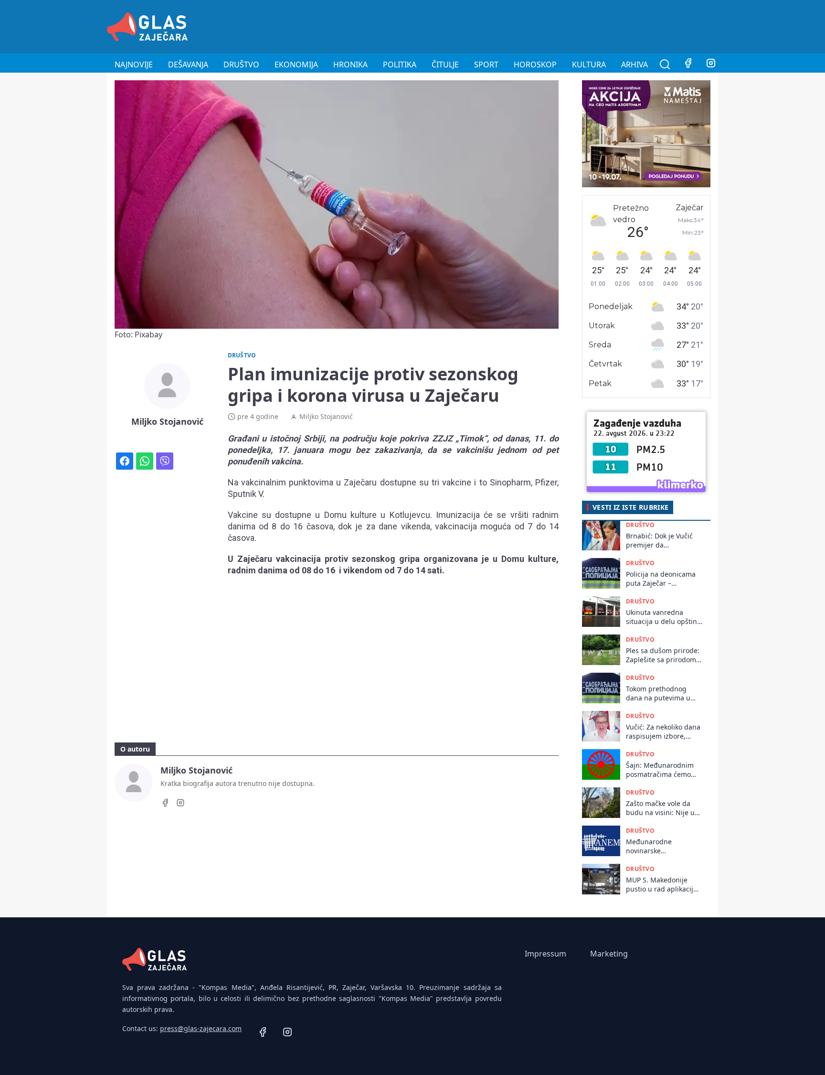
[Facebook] (688, 64)
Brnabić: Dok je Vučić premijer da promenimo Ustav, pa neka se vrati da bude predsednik (660, 540)
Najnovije (134, 64)
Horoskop (535, 64)
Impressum (545, 953)
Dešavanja (188, 64)
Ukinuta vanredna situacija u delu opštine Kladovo (663, 617)
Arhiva (634, 64)
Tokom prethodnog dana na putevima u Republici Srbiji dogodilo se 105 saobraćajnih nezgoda (661, 693)
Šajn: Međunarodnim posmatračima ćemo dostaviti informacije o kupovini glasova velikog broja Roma (661, 770)
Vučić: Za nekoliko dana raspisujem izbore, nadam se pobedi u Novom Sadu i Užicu (663, 731)
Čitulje (445, 64)
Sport (486, 64)
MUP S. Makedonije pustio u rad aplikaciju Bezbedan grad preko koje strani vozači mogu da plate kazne (663, 884)
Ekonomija (296, 64)
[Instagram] (710, 64)
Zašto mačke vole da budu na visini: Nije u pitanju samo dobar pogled (660, 808)
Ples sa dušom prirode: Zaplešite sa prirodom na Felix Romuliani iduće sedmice (662, 655)
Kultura (589, 64)
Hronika (350, 64)
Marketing (609, 953)
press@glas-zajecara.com (201, 1028)
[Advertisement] (544, 25)
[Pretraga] (665, 64)
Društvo (241, 64)
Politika (399, 64)
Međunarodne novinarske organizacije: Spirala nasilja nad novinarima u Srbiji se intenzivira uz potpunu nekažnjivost (662, 846)
